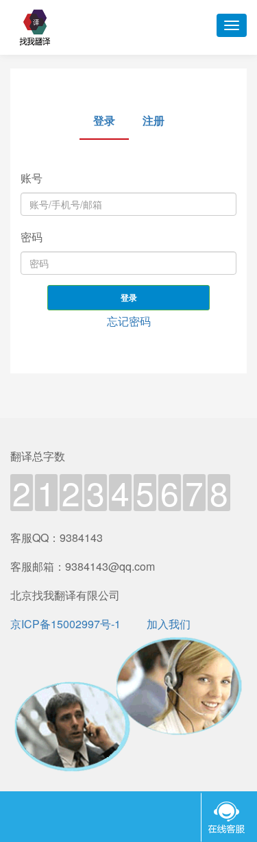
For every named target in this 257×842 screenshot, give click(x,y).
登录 (129, 297)
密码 (31, 237)
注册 (153, 120)
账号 (31, 178)
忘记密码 (129, 321)
